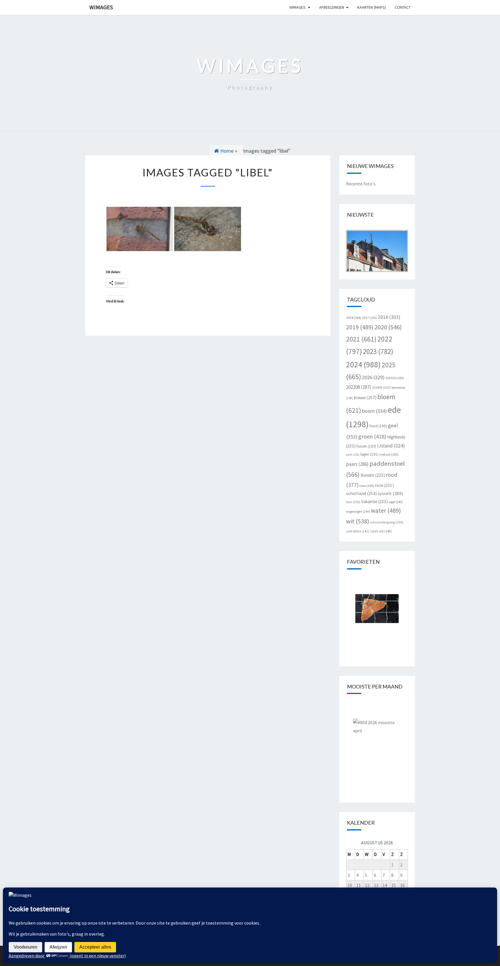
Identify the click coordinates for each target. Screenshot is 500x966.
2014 (353, 317)
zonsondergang (386, 522)
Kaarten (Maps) (371, 7)
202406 (381, 388)
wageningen (358, 512)
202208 (358, 387)
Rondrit (373, 475)
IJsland (391, 445)
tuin (353, 502)
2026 (373, 377)
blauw (365, 397)
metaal (388, 454)
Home (226, 150)
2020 (388, 327)
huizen (366, 446)
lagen (369, 454)
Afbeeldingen (331, 7)
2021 (361, 339)
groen (372, 436)
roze (384, 485)
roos (366, 485)
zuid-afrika (357, 531)
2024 (363, 364)
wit (357, 521)
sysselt (390, 493)
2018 (389, 317)
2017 (369, 317)
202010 (394, 378)
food (378, 425)
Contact (403, 7)
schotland (361, 493)
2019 (360, 327)
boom (374, 411)
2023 (378, 351)
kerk (352, 454)
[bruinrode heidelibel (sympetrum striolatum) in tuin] (139, 229)
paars (357, 464)
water (386, 510)
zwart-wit (381, 531)
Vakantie (374, 501)
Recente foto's (361, 184)
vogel (395, 502)
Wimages (101, 7)
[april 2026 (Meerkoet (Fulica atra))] (377, 739)
